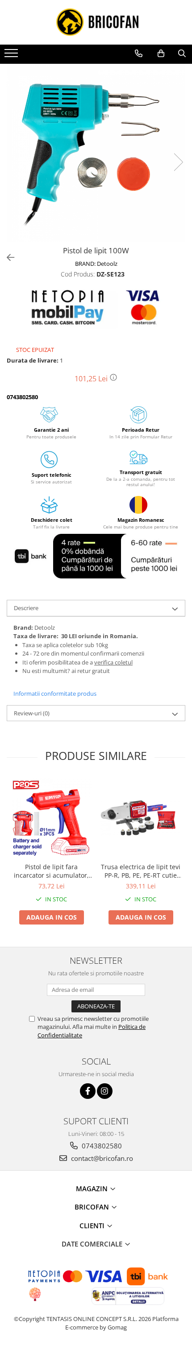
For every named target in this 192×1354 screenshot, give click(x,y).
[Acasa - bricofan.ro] (96, 22)
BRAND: (96, 264)
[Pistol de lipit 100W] (96, 153)
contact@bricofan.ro (101, 1158)
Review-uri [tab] (32, 713)
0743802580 (101, 1145)
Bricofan (93, 1206)
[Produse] (12, 55)
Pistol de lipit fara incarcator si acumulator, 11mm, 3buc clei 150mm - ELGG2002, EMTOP (51, 871)
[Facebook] (88, 1091)
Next (178, 162)
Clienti (92, 1225)
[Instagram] (105, 1091)
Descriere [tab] (26, 608)
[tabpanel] (96, 153)
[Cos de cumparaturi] (161, 53)
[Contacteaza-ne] (139, 53)
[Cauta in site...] (182, 53)
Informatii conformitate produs (54, 693)
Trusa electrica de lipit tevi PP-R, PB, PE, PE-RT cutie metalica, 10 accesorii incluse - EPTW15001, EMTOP (140, 871)
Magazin (92, 1188)
